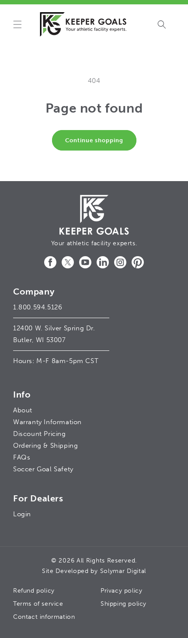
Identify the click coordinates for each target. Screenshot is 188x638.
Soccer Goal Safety (43, 469)
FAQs (21, 457)
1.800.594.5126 (37, 307)
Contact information (44, 617)
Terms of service (38, 603)
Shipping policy (123, 603)
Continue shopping (94, 140)
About (22, 410)
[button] (17, 24)
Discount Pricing (39, 434)
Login (22, 514)
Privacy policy (121, 590)
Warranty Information (47, 422)
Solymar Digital (123, 571)
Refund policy (34, 590)
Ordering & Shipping (45, 445)
